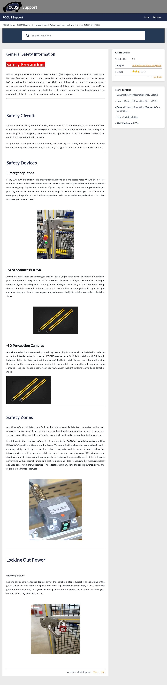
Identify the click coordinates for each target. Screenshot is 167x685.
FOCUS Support (12, 17)
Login (147, 17)
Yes (95, 671)
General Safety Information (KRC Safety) (137, 94)
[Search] (27, 35)
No (103, 671)
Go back (157, 76)
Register (157, 17)
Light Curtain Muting (127, 117)
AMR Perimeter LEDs (128, 123)
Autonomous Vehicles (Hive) (146, 65)
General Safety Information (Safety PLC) (137, 101)
